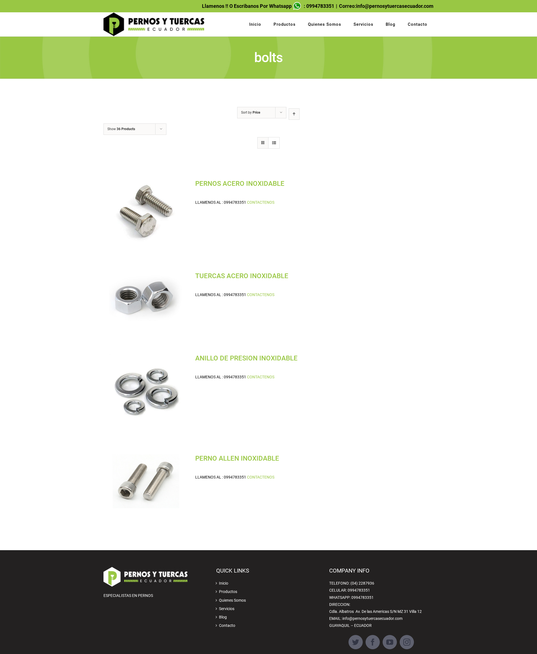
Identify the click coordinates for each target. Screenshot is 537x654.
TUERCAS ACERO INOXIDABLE (241, 276)
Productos (228, 591)
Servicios (226, 608)
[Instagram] (407, 642)
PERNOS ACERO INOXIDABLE (239, 183)
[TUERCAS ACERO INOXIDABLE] (145, 299)
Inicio (223, 583)
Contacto (227, 625)
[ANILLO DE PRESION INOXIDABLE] (145, 390)
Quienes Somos (232, 600)
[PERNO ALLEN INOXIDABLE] (145, 481)
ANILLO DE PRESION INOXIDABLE (246, 358)
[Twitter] (355, 642)
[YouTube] (390, 642)
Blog (223, 617)
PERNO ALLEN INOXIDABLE (237, 458)
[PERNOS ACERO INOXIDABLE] (145, 211)
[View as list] (273, 142)
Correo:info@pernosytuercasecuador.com (386, 6)
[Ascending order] (294, 114)
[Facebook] (373, 642)
